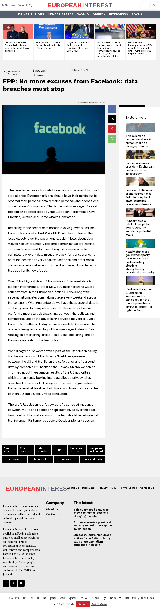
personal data (92, 459)
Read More (99, 604)
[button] (25, 5)
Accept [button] (83, 604)
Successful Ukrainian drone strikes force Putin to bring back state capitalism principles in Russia (140, 197)
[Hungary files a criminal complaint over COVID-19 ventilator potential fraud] (140, 212)
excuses (14, 459)
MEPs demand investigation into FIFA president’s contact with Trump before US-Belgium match (140, 48)
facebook (40, 459)
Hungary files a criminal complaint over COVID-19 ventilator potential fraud (138, 228)
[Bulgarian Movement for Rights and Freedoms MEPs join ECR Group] (79, 31)
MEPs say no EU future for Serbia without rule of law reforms (48, 45)
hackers (66, 459)
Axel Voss (7, 449)
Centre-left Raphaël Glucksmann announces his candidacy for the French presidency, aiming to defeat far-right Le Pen (140, 299)
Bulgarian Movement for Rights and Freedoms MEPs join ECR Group (78, 46)
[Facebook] (145, 5)
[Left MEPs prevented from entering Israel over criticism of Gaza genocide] (18, 31)
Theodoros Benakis (14, 72)
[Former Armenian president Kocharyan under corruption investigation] (140, 154)
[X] (154, 5)
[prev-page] (8, 27)
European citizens (77, 449)
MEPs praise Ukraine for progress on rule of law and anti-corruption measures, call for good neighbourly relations (109, 49)
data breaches (43, 449)
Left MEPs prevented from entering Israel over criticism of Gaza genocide (17, 46)
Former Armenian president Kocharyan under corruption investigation (140, 168)
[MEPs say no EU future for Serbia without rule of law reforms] (49, 31)
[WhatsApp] (112, 139)
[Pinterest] (112, 129)
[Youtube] (21, 583)
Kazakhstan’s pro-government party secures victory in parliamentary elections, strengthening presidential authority (140, 262)
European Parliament (96, 449)
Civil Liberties (25, 449)
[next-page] (150, 27)
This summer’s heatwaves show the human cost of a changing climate (139, 141)
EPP (60, 449)
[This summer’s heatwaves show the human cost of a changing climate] (140, 127)
